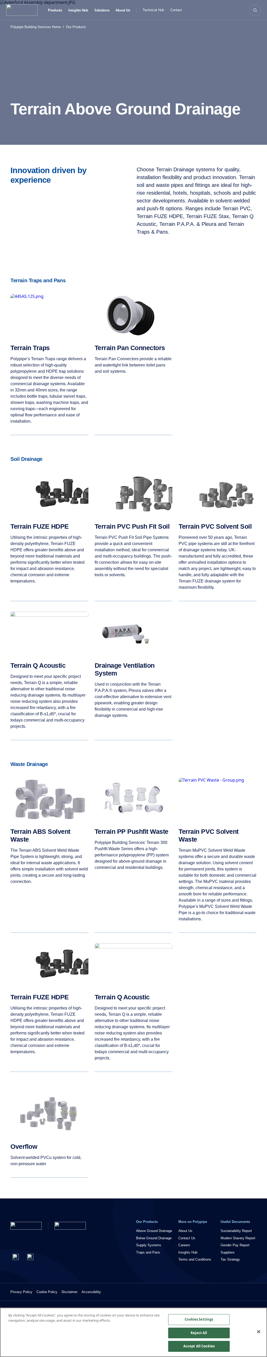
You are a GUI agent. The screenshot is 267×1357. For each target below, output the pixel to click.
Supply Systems (148, 1245)
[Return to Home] (26, 1225)
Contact (176, 10)
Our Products (76, 27)
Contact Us (186, 1238)
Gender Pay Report (235, 1245)
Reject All (199, 1332)
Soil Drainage (26, 459)
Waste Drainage (29, 764)
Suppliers (228, 1252)
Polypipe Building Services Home (35, 27)
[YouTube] (30, 1257)
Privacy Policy (21, 1292)
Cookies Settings (199, 1319)
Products (55, 10)
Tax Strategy (230, 1259)
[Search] (255, 10)
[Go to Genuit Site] (70, 1225)
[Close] (258, 1332)
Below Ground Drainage (154, 1238)
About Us (123, 10)
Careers (184, 1245)
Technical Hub (153, 10)
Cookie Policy (47, 1292)
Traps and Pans (148, 1252)
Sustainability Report (236, 1231)
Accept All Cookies (199, 1346)
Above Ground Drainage (154, 1231)
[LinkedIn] (16, 1257)
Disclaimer (69, 1292)
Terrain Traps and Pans (37, 280)
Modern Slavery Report (238, 1238)
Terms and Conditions (194, 1259)
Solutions (102, 10)
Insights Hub (78, 10)
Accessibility (91, 1292)
